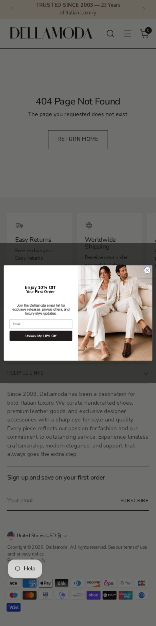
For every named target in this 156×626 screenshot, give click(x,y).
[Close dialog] (147, 270)
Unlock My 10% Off (40, 335)
